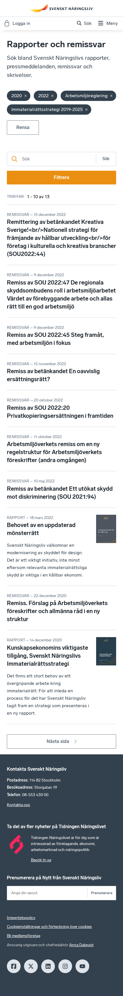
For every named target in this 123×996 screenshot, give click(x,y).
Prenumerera (101, 893)
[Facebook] (14, 966)
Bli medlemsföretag (23, 935)
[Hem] (61, 8)
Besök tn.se (41, 860)
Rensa (22, 127)
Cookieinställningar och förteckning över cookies (49, 926)
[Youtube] (82, 966)
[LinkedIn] (48, 966)
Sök (106, 158)
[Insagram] (65, 966)
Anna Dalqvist (81, 945)
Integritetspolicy (21, 917)
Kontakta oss (18, 804)
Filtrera (61, 177)
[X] (31, 966)
